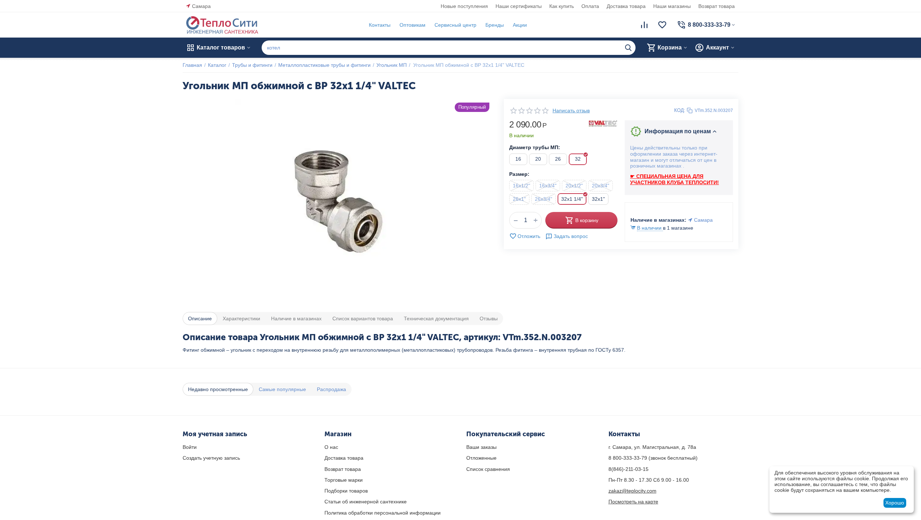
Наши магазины (672, 6)
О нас (331, 447)
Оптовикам (412, 25)
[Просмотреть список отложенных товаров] (662, 25)
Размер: (519, 174)
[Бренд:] (603, 123)
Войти (190, 447)
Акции (520, 25)
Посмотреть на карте (633, 501)
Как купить (561, 6)
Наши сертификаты (519, 6)
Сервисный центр (455, 25)
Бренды (494, 25)
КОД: (679, 110)
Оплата (590, 6)
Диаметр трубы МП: (534, 147)
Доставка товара (626, 6)
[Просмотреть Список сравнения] (644, 25)
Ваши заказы (481, 447)
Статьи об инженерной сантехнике (365, 501)
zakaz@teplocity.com (632, 491)
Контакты (379, 25)
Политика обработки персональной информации (382, 513)
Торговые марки (343, 480)
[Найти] (628, 47)
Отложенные (481, 458)
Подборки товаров (346, 491)
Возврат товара (716, 6)
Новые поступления (464, 6)
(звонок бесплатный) (653, 458)
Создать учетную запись (211, 458)
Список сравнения (488, 469)
